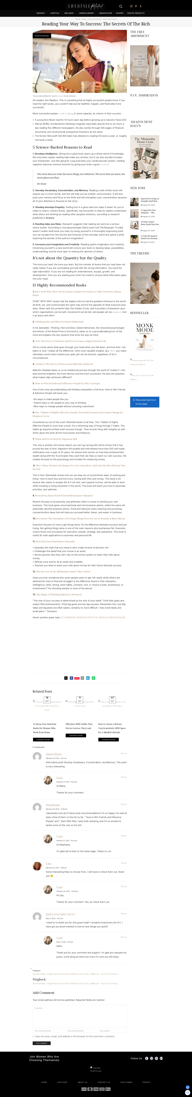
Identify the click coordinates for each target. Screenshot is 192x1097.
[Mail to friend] (82, 678)
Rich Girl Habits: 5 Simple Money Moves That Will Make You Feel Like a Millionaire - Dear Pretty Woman (75, 974)
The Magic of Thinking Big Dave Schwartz (59, 594)
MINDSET (41, 13)
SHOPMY (119, 13)
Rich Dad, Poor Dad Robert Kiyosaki (55, 541)
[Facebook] (140, 6)
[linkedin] (88, 678)
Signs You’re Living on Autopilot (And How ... (150, 199)
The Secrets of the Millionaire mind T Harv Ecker (63, 571)
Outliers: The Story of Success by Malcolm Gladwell (64, 364)
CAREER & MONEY (86, 13)
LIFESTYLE (54, 13)
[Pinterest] (136, 6)
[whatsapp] (93, 678)
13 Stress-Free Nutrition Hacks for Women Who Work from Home (44, 728)
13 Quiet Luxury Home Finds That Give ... (150, 224)
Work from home (110, 19)
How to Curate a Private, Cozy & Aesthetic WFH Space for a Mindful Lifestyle (112, 728)
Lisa (48, 864)
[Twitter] (66, 678)
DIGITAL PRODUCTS (135, 13)
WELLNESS (69, 13)
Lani (59, 778)
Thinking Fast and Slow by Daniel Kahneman (59, 321)
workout (104, 164)
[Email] (161, 1058)
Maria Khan (54, 754)
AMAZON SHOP (105, 13)
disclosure (60, 96)
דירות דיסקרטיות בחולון (60, 914)
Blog (84, 19)
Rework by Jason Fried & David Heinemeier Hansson (64, 495)
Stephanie (53, 805)
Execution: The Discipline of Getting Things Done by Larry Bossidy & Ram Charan (80, 518)
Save (77, 678)
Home (77, 19)
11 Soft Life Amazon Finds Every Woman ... (150, 237)
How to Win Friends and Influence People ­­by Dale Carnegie (67, 383)
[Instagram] (131, 6)
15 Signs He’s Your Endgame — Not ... (148, 211)
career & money (94, 19)
